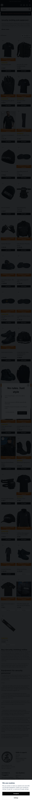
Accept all (16, 793)
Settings (16, 797)
